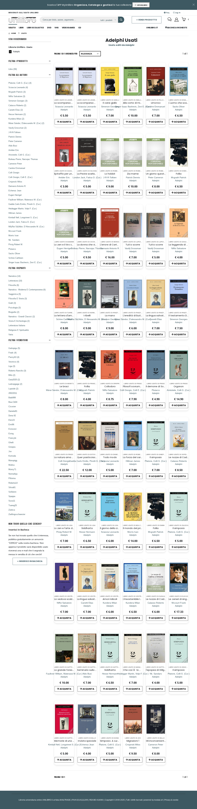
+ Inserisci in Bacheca (29, 561)
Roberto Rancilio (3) (17, 370)
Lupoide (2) (13, 388)
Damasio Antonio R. (17, 186)
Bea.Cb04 (12, 402)
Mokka (11, 464)
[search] (121, 20)
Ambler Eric (13, 150)
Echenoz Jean (14, 190)
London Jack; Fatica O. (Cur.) (21, 222)
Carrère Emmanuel (16, 168)
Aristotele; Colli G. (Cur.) (19, 154)
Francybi (12, 438)
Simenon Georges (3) (17, 100)
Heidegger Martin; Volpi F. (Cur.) (22, 208)
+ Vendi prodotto (146, 19)
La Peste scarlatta (87, 173)
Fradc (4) (12, 352)
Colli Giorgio (13, 172)
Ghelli (11, 442)
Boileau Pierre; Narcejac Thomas (23, 159)
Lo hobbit (110, 173)
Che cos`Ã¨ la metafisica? (138, 670)
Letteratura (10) (15, 280)
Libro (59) (12, 69)
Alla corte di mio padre (136, 102)
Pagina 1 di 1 (59, 777)
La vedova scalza (64, 599)
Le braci (64, 386)
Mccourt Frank (14, 231)
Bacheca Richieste (177, 27)
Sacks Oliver (14, 253)
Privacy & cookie (171, 800)
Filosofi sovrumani (133, 386)
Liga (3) (11, 366)
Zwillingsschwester (16, 514)
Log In (177, 12)
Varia (10, 334)
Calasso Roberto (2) (17, 105)
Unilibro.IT (152, 27)
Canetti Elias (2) (15, 109)
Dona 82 (12, 415)
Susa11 (11, 500)
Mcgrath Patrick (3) (17, 91)
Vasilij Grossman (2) (17, 127)
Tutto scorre (133, 244)
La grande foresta (64, 670)
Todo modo (110, 457)
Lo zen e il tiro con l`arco (68, 244)
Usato (12, 27)
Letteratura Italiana (16, 325)
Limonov (156, 102)
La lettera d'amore (65, 315)
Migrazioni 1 (133, 740)
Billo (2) (11, 375)
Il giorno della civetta (112, 528)
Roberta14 (13, 482)
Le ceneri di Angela (179, 599)
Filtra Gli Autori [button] (17, 74)
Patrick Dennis (15, 136)
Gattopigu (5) (14, 348)
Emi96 (11, 424)
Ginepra (11, 446)
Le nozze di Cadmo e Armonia (163, 599)
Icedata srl (158, 800)
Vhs (56, 27)
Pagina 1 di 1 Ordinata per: (66, 53)
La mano (110, 315)
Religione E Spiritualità (18, 330)
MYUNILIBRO (141, 5)
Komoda (12, 455)
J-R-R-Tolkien (14, 132)
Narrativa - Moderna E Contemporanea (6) (27, 289)
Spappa (11, 496)
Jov (10, 451)
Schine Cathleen (15, 257)
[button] (185, 19)
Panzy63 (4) (13, 357)
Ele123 (11, 420)
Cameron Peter (15, 163)
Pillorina (12, 478)
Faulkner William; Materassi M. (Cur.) (25, 199)
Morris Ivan (13, 235)
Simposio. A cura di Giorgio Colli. (118, 740)
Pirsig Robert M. (15, 244)
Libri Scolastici (35, 27)
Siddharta (87, 528)
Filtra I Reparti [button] (17, 268)
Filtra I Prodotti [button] (18, 61)
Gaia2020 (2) (14, 379)
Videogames (68, 27)
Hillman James (15, 213)
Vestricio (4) (13, 361)
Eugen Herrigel (15, 195)
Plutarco (12, 249)
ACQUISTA (65, 121)
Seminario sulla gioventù (91, 670)
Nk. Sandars (14, 240)
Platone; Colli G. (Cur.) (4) (19, 82)
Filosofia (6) (13, 285)
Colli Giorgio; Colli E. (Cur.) (20, 177)
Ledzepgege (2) (15, 384)
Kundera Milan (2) (16, 118)
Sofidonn (12, 491)
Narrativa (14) (14, 276)
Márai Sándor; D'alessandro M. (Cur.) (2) (26, 123)
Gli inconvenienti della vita (161, 740)
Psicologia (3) (14, 307)
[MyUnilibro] (177, 20)
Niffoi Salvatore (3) (16, 96)
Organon (179, 386)
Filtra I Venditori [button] (18, 340)
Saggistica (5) (14, 294)
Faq (167, 12)
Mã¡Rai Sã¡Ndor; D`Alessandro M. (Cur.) (26, 226)
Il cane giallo (110, 102)
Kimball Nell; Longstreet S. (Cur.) (23, 217)
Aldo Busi (12, 145)
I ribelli (87, 315)
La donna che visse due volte (94, 244)
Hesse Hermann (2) (17, 114)
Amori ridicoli (110, 599)
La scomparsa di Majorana (69, 102)
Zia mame (133, 173)
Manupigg (12, 460)
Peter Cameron (15, 141)
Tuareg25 (12, 505)
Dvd (49, 27)
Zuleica (11, 509)
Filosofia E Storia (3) (17, 298)
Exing (11, 433)
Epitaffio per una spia (66, 173)
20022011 (12, 393)
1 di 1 (186, 54)
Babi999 (12, 397)
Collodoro (110, 386)
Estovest (12, 428)
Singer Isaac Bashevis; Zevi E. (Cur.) (25, 262)
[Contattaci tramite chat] (170, 20)
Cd (79, 27)
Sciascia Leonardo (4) (18, 87)
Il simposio (156, 457)
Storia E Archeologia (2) (19, 321)
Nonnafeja (12, 473)
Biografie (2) (13, 312)
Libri (21, 27)
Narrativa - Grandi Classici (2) (21, 316)
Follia (178, 173)
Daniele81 (12, 411)
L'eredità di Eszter (133, 315)
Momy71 (12, 469)
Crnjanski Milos (15, 181)
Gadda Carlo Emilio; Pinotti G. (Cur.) (24, 204)
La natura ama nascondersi (70, 457)
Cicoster (12, 406)
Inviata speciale (87, 740)
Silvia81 (12, 487)
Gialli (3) (12, 303)
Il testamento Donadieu (182, 315)
